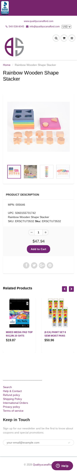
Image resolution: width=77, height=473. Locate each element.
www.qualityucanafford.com (38, 21)
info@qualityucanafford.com (45, 26)
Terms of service (13, 410)
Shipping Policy (12, 398)
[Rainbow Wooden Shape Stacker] (38, 130)
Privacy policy (11, 406)
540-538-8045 (16, 26)
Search (7, 387)
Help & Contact (12, 391)
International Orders (15, 402)
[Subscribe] (69, 443)
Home (6, 64)
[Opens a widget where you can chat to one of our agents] (62, 466)
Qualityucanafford (43, 464)
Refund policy (11, 395)
